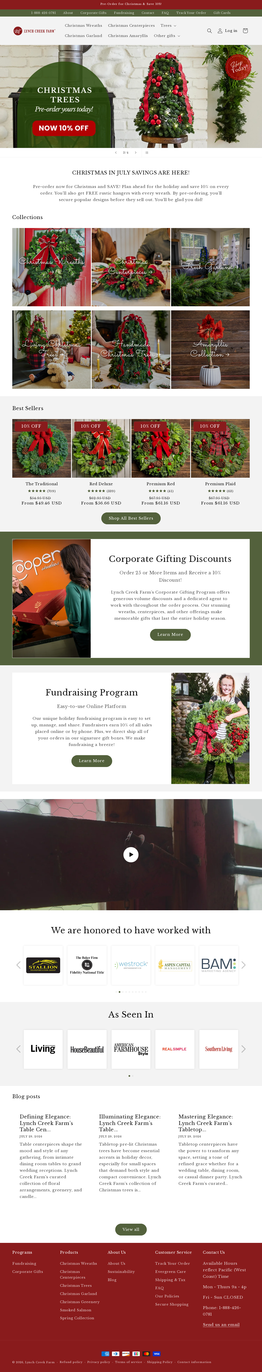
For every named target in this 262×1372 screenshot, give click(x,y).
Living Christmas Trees (51, 350)
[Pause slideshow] (146, 152)
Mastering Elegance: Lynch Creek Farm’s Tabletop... (205, 1123)
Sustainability (121, 1272)
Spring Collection (77, 1318)
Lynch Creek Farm (40, 1362)
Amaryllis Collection (209, 350)
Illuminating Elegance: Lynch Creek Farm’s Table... (130, 1123)
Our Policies (167, 1296)
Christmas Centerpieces (127, 267)
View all (131, 1229)
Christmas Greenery (80, 1302)
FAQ (165, 13)
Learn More (170, 635)
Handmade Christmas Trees (128, 350)
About (68, 13)
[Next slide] (135, 152)
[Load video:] (131, 854)
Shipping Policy (160, 1362)
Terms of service (128, 1362)
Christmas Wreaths (51, 262)
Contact (148, 13)
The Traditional (42, 484)
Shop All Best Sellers (131, 518)
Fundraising (124, 13)
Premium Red (161, 484)
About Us (116, 1263)
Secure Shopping (172, 1304)
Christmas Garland (78, 1294)
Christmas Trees (76, 1286)
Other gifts (164, 36)
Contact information (194, 1362)
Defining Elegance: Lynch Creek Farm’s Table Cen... (46, 1123)
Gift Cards (221, 13)
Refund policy (71, 1362)
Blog (112, 1280)
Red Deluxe (101, 484)
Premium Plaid (220, 484)
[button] (168, 26)
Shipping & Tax (170, 1280)
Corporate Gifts (93, 13)
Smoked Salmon (75, 1310)
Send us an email (221, 1324)
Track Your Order (191, 13)
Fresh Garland (207, 267)
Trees (166, 25)
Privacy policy (98, 1362)
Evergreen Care (170, 1272)
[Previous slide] (115, 152)
